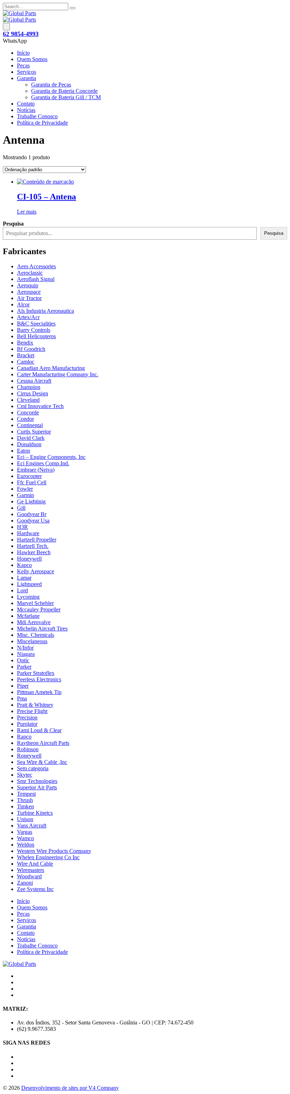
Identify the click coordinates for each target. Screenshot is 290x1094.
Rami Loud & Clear (39, 730)
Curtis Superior (34, 432)
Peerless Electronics (39, 679)
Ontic (23, 660)
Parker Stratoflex (35, 673)
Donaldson (29, 444)
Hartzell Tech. (32, 546)
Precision (27, 718)
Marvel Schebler (35, 603)
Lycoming (28, 597)
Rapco (24, 737)
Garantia (26, 78)
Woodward (29, 876)
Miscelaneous (32, 641)
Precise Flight (32, 711)
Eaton (23, 451)
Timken (25, 806)
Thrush (25, 800)
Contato (26, 104)
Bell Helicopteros (36, 336)
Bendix (25, 343)
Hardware (28, 533)
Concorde (28, 412)
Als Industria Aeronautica (45, 311)
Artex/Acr (28, 317)
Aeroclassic (30, 273)
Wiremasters (30, 870)
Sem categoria (32, 768)
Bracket (25, 355)
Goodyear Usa (33, 521)
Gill (21, 508)
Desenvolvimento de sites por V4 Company (70, 1088)
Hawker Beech (34, 552)
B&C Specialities (36, 324)
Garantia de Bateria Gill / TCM (66, 97)
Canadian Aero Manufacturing (51, 368)
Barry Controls (33, 330)
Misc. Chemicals (35, 635)
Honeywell (29, 559)
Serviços (26, 72)
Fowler (25, 489)
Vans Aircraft (31, 826)
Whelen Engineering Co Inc (48, 857)
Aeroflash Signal (35, 279)
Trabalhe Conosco (37, 116)
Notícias (26, 110)
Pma (22, 698)
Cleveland (28, 400)
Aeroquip (27, 285)
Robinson (28, 749)
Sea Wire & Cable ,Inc (42, 762)
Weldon (25, 845)
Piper (23, 686)
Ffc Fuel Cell (31, 482)
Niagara (26, 654)
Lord (22, 590)
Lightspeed (29, 584)
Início (23, 53)
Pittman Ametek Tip (39, 692)
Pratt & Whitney (35, 705)
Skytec (24, 775)
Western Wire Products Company (54, 851)
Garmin (25, 495)
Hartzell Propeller (36, 540)
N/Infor (25, 648)
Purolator (27, 724)
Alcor (23, 304)
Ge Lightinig (31, 501)
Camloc (25, 362)
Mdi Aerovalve (34, 622)
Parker (24, 667)
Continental (30, 425)
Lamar (24, 578)
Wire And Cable (35, 864)
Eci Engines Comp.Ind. (43, 463)
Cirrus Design (32, 393)
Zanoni (25, 883)
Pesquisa (273, 233)
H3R (22, 527)
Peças (23, 65)
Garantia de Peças (51, 85)
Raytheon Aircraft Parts (43, 743)
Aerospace (29, 292)
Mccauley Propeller (38, 609)
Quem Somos (32, 59)
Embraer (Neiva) (35, 470)
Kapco (24, 565)
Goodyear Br (31, 514)
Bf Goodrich (31, 349)
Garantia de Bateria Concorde (64, 91)
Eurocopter (29, 476)
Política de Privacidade (42, 123)
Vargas (24, 832)
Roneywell (29, 756)
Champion (28, 387)
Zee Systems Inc (35, 889)
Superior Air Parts (37, 787)
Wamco (25, 838)
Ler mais (26, 212)
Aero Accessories (36, 266)
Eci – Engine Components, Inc (51, 457)
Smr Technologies (37, 781)
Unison (25, 819)
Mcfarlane (28, 616)
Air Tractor (29, 298)
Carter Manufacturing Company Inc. (57, 374)
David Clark (31, 438)
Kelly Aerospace (35, 571)
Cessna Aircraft (34, 381)
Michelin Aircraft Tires (42, 629)
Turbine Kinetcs (35, 813)
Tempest (26, 794)
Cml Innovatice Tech (40, 406)
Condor (25, 419)
